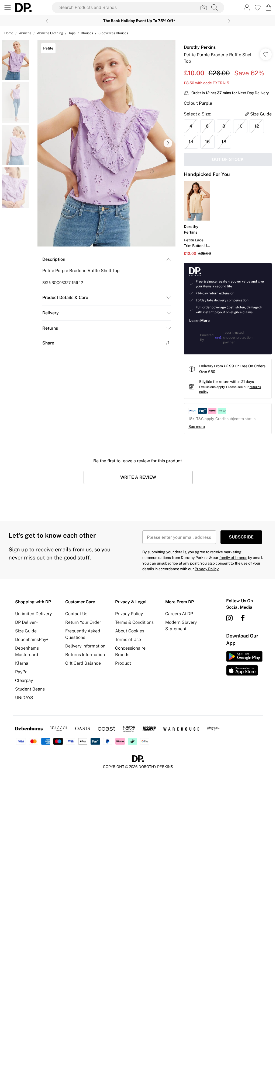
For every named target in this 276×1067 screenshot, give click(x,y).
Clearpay (24, 680)
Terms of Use (128, 639)
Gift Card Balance (83, 663)
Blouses (87, 33)
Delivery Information (85, 646)
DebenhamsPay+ (32, 639)
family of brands (233, 557)
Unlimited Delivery (33, 613)
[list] (106, 143)
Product (123, 663)
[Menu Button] (7, 7)
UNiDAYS (24, 697)
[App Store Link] (244, 663)
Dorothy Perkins (200, 47)
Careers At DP (179, 613)
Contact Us (76, 613)
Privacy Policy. (207, 569)
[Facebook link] (243, 618)
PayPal (22, 671)
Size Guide (26, 630)
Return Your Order (83, 622)
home (8, 33)
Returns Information (85, 654)
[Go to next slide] (168, 143)
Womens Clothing (50, 33)
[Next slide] (229, 20)
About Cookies (129, 630)
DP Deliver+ (26, 622)
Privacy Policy (129, 613)
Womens (25, 33)
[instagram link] (229, 618)
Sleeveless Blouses (113, 33)
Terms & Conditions (134, 622)
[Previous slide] (47, 20)
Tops (71, 33)
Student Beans (30, 689)
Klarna (21, 663)
